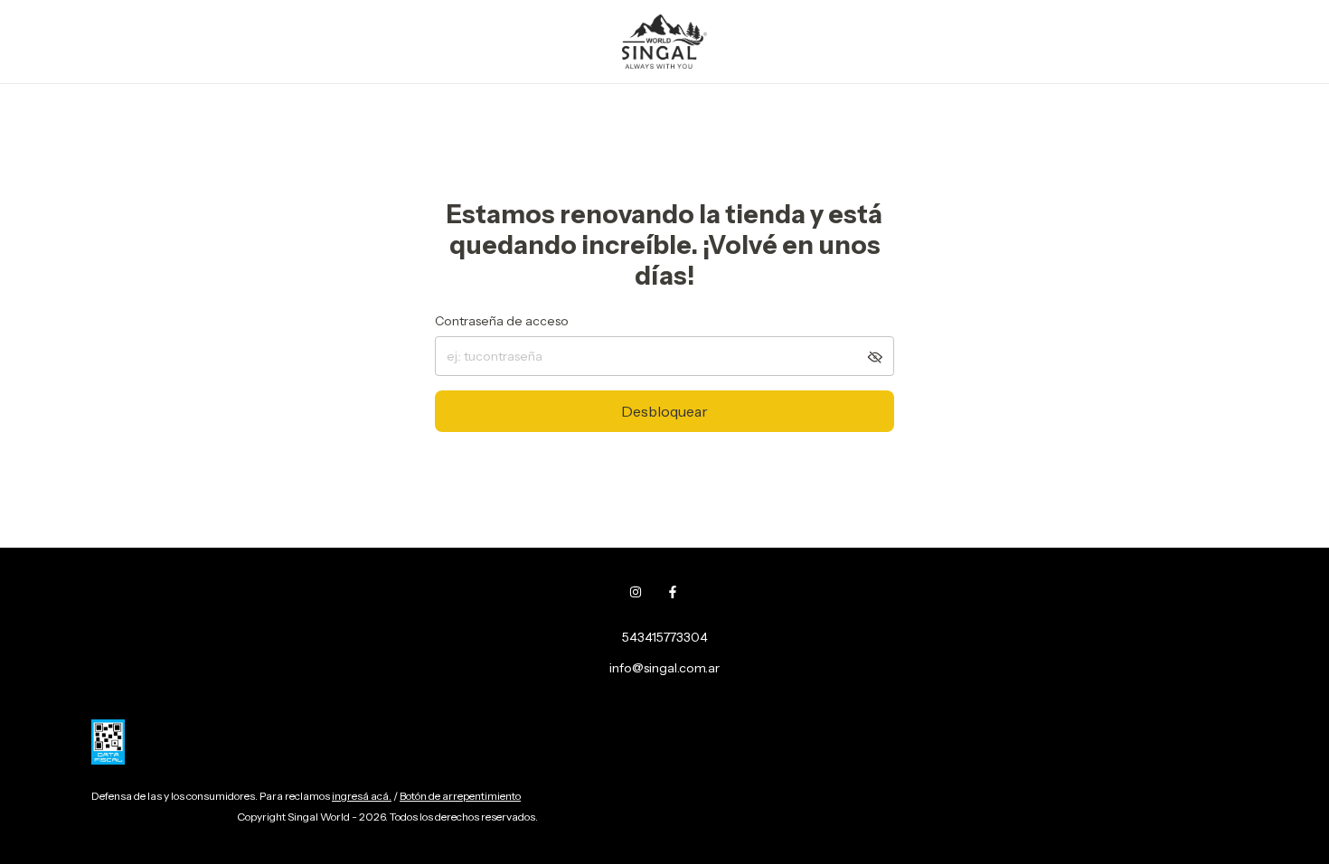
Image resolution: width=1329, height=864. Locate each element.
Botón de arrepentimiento (460, 796)
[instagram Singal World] (635, 592)
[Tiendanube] (161, 821)
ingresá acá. (361, 796)
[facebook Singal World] (672, 592)
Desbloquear (664, 411)
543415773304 (665, 637)
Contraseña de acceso (502, 321)
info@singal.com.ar (664, 668)
